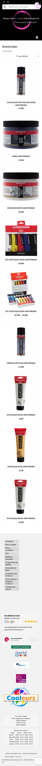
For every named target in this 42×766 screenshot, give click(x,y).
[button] (36, 640)
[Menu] (37, 37)
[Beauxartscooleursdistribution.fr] (21, 20)
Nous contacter (21, 725)
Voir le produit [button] (21, 112)
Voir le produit (21, 163)
